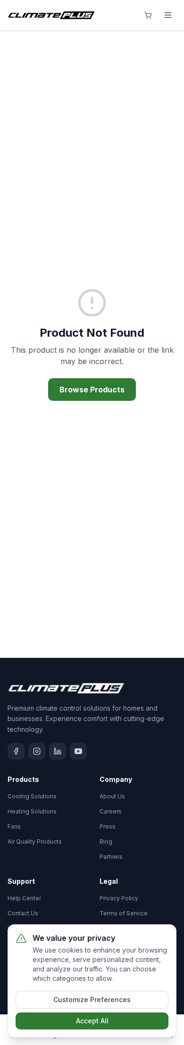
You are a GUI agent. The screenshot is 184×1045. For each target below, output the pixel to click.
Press (108, 826)
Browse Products (92, 389)
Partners (111, 856)
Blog (106, 841)
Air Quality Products (35, 841)
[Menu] (167, 15)
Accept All (92, 1021)
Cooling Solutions (32, 796)
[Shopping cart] (148, 15)
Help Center (24, 898)
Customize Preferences (92, 999)
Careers (111, 811)
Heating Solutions (32, 811)
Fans (14, 826)
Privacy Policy (119, 898)
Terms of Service (124, 913)
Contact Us (23, 913)
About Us (112, 796)
